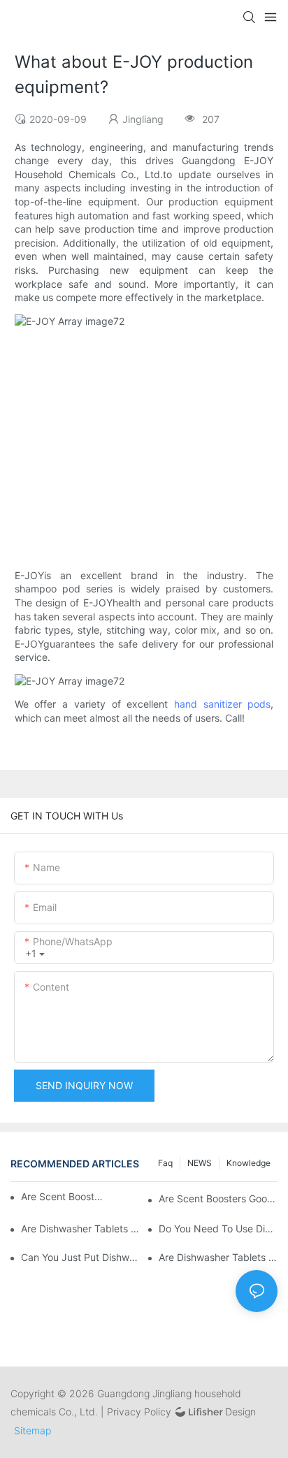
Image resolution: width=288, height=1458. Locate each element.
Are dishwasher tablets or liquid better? (80, 1228)
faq (165, 1163)
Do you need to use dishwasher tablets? (218, 1228)
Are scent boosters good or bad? (218, 1198)
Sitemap (32, 1430)
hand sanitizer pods (222, 704)
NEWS (199, 1163)
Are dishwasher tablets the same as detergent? (218, 1257)
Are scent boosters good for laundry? (62, 1196)
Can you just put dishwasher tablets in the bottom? (80, 1257)
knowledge (248, 1163)
